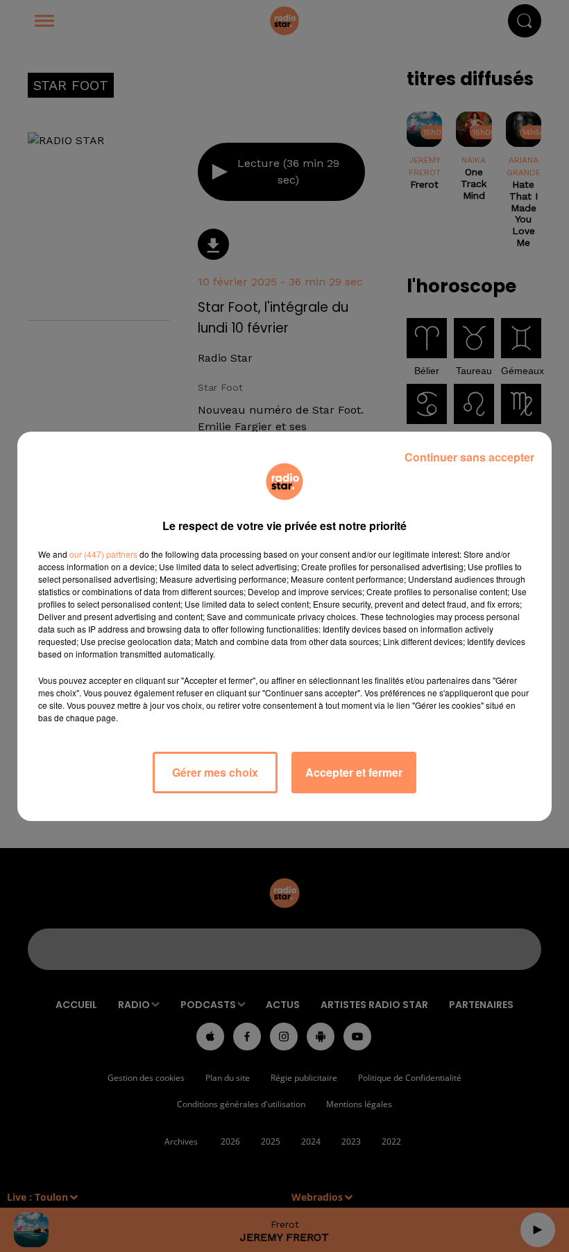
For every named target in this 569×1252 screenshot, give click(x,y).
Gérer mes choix (215, 772)
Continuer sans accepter (469, 457)
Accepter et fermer (353, 772)
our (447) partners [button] (103, 554)
